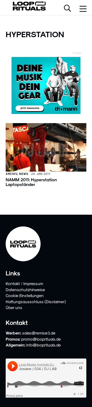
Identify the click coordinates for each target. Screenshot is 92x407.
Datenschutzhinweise (25, 289)
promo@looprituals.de (41, 339)
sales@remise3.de (38, 332)
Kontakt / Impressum (24, 283)
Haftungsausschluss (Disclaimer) (36, 301)
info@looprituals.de (43, 345)
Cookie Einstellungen (25, 295)
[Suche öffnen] (67, 9)
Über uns (14, 307)
